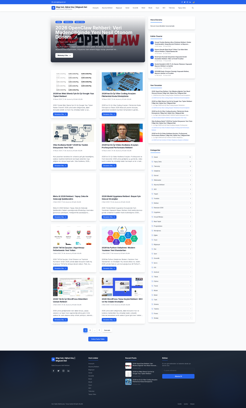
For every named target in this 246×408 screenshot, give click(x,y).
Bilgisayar (119, 8)
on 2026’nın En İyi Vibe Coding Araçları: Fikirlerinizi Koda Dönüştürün (170, 98)
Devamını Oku (59, 114)
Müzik (150, 8)
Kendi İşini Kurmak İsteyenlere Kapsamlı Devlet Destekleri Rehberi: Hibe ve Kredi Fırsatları (171, 58)
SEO (164, 8)
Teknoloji (172, 8)
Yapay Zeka (182, 8)
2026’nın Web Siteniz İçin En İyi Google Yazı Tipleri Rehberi (143, 372)
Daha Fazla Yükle (97, 339)
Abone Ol (178, 376)
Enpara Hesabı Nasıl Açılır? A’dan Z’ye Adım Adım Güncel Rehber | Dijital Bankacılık (171, 50)
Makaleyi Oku (63, 55)
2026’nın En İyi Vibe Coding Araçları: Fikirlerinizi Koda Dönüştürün (145, 380)
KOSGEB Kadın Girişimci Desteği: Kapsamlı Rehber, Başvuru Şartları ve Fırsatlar (172, 72)
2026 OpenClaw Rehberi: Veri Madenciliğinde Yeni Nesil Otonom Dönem (93, 32)
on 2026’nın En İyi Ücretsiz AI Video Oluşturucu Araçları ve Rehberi (170, 140)
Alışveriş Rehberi (107, 8)
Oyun (157, 8)
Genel (127, 8)
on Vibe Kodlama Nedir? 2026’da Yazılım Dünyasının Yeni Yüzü (169, 117)
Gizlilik (180, 404)
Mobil (143, 8)
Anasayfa (95, 8)
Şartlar (186, 404)
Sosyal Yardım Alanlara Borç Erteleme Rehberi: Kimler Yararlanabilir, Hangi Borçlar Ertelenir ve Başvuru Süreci (173, 43)
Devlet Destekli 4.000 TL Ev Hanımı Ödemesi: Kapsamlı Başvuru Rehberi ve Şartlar (173, 65)
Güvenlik (135, 8)
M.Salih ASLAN (77, 99)
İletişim (192, 404)
